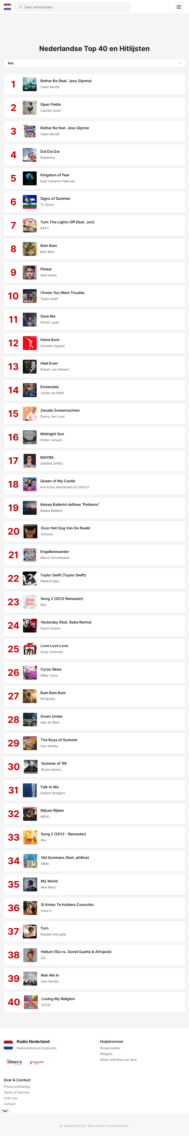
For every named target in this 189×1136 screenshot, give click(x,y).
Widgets (106, 1054)
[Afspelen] (29, 84)
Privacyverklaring (17, 1086)
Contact (10, 1104)
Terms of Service (16, 1092)
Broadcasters (110, 1048)
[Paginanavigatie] (178, 7)
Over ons (10, 1098)
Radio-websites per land (118, 1059)
